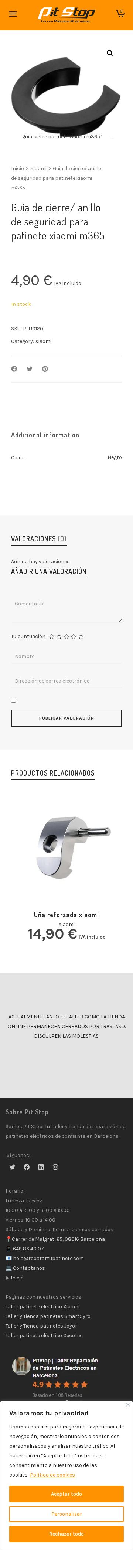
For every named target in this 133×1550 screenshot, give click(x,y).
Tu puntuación (28, 636)
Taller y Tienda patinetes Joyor (41, 1326)
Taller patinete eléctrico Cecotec (44, 1335)
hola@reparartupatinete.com (48, 1258)
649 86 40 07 (28, 1249)
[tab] (45, 435)
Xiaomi (38, 168)
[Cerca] (128, 1404)
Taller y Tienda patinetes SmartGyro (48, 1316)
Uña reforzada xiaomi (66, 914)
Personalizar (66, 1514)
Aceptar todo (66, 1494)
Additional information (45, 435)
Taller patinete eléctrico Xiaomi (42, 1306)
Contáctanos (28, 1268)
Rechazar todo (66, 1534)
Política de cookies (52, 1475)
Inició (17, 1278)
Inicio (17, 168)
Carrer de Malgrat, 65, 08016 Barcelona (58, 1239)
